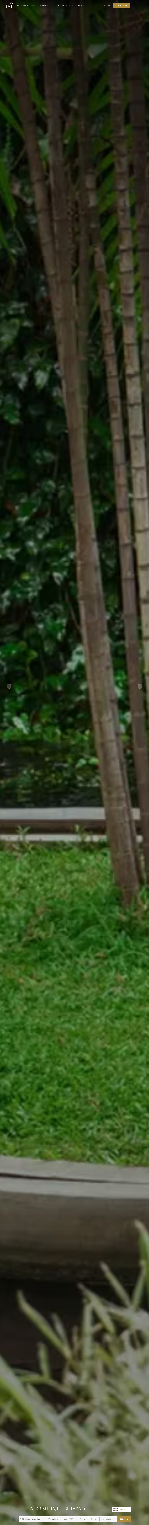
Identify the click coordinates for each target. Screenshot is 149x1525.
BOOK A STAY (122, 5)
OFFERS (57, 5)
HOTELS (34, 5)
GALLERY (123, 1509)
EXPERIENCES (45, 5)
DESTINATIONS (23, 5)
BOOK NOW (124, 1519)
